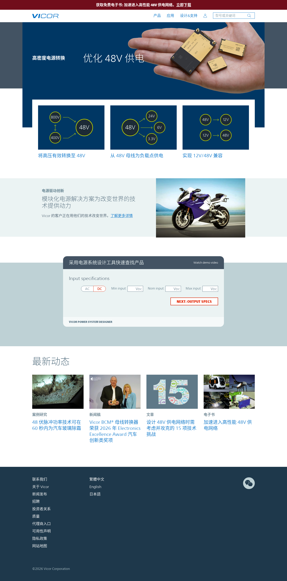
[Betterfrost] (58, 392)
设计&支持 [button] (188, 16)
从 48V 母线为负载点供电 (136, 155)
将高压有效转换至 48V (61, 155)
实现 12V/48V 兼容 (203, 155)
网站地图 (39, 546)
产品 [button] (157, 16)
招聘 (36, 501)
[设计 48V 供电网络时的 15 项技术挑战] (172, 392)
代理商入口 (41, 524)
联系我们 (39, 479)
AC (87, 289)
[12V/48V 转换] (216, 127)
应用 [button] (170, 16)
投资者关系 (41, 509)
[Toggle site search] (234, 15)
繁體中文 (96, 479)
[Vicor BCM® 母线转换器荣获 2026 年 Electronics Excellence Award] (115, 392)
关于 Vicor (40, 487)
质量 (36, 516)
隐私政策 (39, 538)
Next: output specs (194, 301)
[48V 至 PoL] (143, 127)
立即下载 (183, 5)
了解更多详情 (122, 216)
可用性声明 (41, 531)
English (95, 487)
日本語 (95, 494)
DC (99, 289)
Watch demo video (205, 262)
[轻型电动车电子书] (229, 392)
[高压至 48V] (71, 127)
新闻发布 (39, 494)
